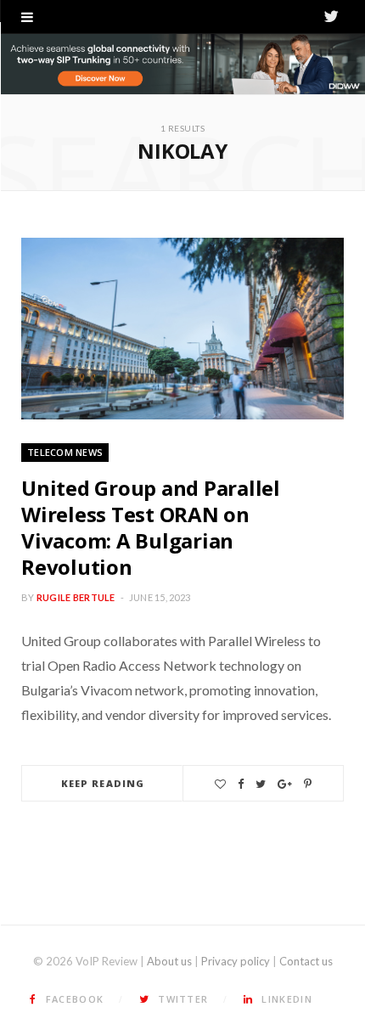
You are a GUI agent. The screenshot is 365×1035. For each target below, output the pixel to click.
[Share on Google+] (285, 784)
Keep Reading (102, 783)
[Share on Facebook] (241, 784)
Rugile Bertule (75, 597)
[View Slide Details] (182, 64)
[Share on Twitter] (261, 784)
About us (169, 961)
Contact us (306, 961)
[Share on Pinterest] (308, 784)
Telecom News (65, 452)
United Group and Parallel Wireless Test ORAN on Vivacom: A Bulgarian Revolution (150, 528)
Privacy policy (235, 961)
